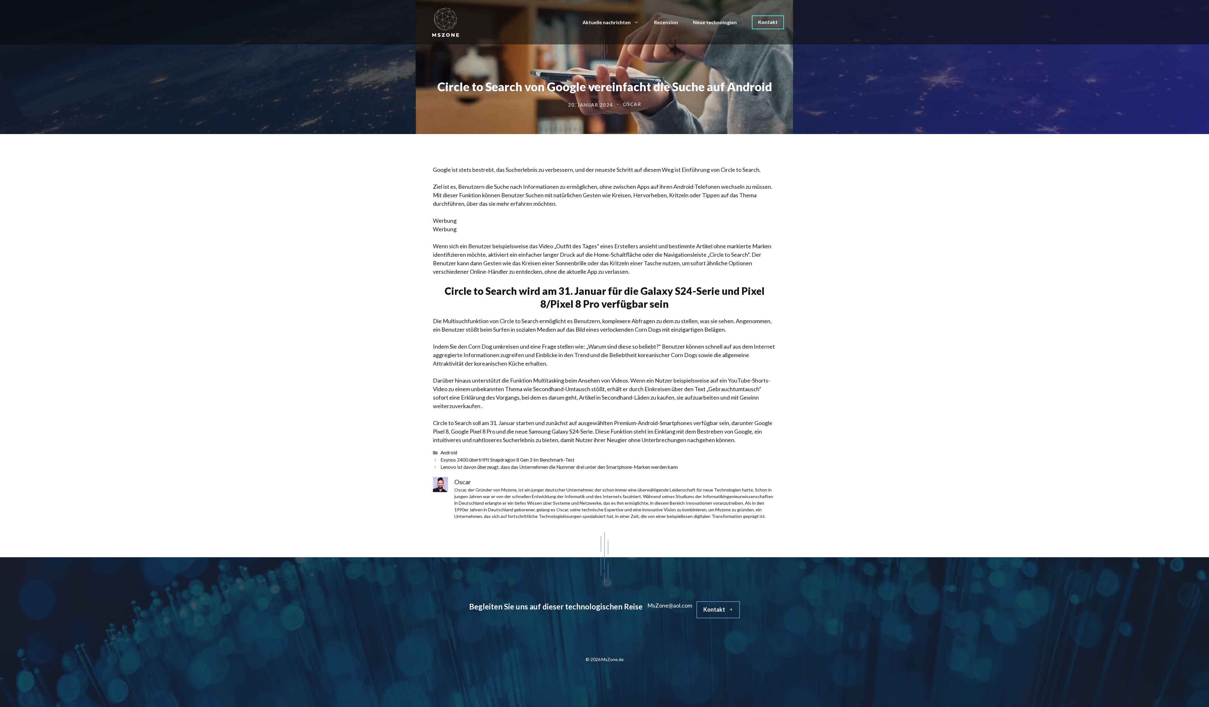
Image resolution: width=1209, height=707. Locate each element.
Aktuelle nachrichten (606, 22)
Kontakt (768, 22)
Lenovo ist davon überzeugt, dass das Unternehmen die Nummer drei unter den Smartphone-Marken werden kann (559, 467)
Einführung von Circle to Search (720, 169)
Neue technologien (715, 22)
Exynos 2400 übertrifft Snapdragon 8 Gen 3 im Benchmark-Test (507, 460)
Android (448, 452)
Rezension (666, 22)
